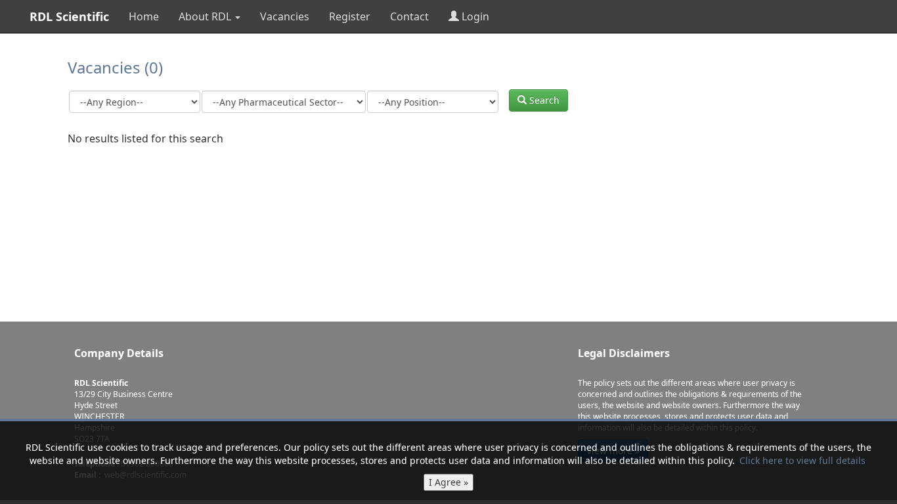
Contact (409, 16)
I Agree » (448, 482)
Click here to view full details (802, 460)
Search (543, 100)
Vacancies (284, 16)
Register (349, 16)
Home (144, 16)
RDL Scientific (69, 16)
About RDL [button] (206, 16)
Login (474, 16)
